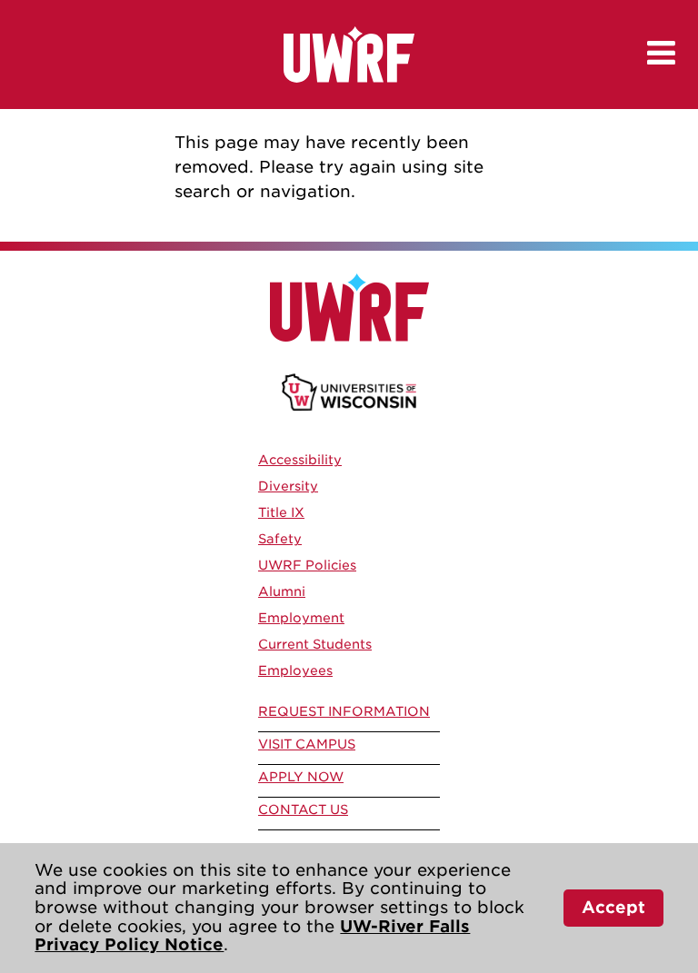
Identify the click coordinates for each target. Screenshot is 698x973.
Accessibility (300, 459)
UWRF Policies (307, 565)
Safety (280, 538)
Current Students (315, 644)
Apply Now (301, 776)
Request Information (344, 711)
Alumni (281, 591)
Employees (295, 670)
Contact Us (303, 809)
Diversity (288, 486)
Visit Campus (306, 744)
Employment (301, 618)
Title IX (281, 512)
